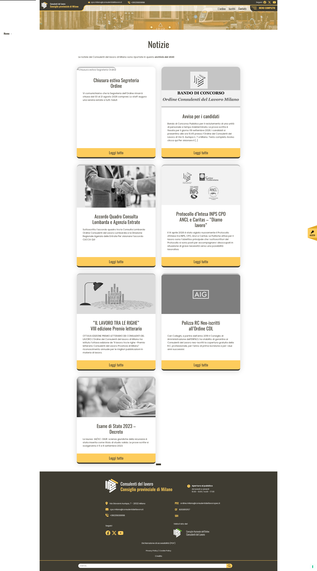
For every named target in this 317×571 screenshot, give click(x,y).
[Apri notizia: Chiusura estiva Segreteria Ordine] (96, 68)
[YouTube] (121, 533)
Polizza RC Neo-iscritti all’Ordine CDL (201, 325)
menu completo (267, 8)
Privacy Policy (152, 550)
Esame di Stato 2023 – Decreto (116, 428)
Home (6, 33)
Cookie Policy (165, 550)
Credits (158, 556)
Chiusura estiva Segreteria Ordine (116, 83)
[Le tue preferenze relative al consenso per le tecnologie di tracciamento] (312, 566)
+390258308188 (138, 2)
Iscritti (232, 9)
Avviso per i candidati (200, 116)
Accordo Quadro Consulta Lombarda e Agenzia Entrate (116, 219)
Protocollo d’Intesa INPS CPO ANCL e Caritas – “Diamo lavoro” (201, 219)
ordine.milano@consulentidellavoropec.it (200, 503)
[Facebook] (109, 533)
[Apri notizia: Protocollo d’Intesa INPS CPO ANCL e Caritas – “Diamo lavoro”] (200, 184)
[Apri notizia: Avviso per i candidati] (200, 86)
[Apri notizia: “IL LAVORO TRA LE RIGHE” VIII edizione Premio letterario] (116, 293)
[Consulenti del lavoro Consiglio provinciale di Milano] (45, 5)
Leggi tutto (116, 152)
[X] (115, 533)
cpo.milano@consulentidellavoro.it (106, 2)
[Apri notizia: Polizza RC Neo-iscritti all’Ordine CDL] (200, 293)
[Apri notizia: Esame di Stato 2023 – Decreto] (116, 396)
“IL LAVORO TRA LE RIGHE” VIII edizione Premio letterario (116, 325)
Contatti (242, 9)
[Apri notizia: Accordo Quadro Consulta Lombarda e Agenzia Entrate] (116, 185)
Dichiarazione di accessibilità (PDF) (158, 543)
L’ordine (222, 9)
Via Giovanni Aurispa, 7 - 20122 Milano (127, 503)
